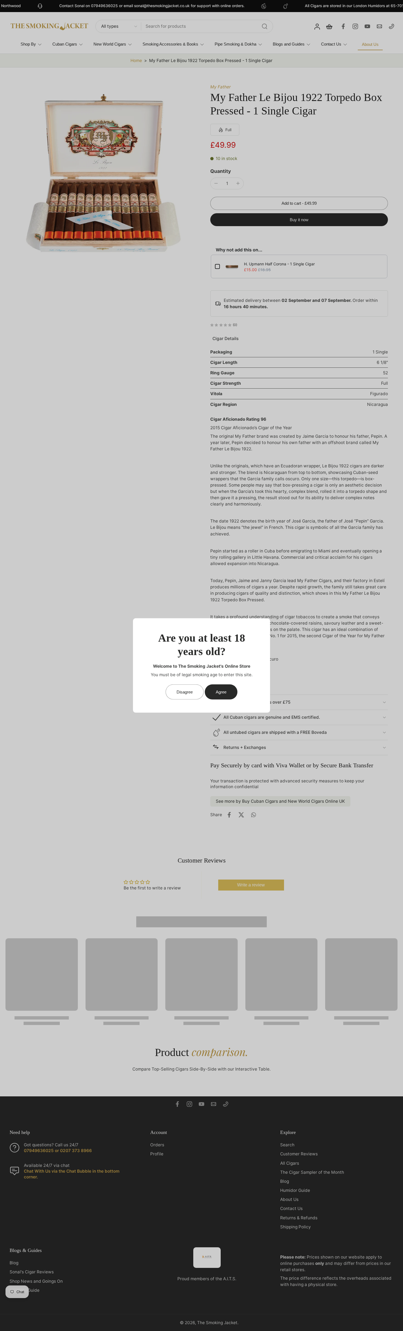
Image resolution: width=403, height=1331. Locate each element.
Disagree (185, 692)
